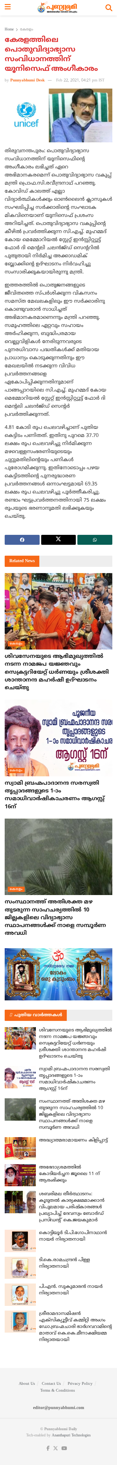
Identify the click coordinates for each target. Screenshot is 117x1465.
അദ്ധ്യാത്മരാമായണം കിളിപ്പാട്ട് (73, 1140)
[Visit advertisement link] (58, 974)
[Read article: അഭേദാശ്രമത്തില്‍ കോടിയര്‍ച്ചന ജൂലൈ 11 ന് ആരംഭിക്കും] (20, 1175)
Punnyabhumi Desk (27, 80)
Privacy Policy (80, 1383)
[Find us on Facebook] (48, 1448)
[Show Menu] (8, 8)
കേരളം (26, 29)
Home (9, 29)
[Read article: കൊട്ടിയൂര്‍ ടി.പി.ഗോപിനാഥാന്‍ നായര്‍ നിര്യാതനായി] (20, 1241)
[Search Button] (108, 7)
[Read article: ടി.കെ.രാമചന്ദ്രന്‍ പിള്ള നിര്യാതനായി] (20, 1268)
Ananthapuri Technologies (71, 1435)
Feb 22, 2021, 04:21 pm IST (80, 80)
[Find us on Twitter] (55, 1448)
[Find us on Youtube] (64, 1448)
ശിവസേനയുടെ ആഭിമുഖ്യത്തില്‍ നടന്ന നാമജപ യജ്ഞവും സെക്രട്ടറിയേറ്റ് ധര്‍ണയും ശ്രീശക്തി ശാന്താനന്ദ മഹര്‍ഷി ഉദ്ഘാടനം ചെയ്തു (57, 672)
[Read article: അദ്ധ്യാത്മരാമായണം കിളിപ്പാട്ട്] (20, 1148)
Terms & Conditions (57, 1390)
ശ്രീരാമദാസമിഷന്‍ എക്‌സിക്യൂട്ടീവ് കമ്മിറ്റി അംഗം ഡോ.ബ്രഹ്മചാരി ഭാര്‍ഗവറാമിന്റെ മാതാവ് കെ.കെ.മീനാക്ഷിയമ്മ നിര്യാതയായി (75, 1327)
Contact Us (51, 1383)
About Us (27, 1383)
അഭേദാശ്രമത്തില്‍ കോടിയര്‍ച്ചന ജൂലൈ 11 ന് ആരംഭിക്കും (69, 1173)
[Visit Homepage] (58, 8)
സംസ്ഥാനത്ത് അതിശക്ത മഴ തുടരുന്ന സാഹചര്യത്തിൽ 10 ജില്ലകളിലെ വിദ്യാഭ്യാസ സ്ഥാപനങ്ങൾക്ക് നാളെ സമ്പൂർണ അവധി (55, 917)
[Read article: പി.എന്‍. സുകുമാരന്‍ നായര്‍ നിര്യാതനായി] (20, 1295)
